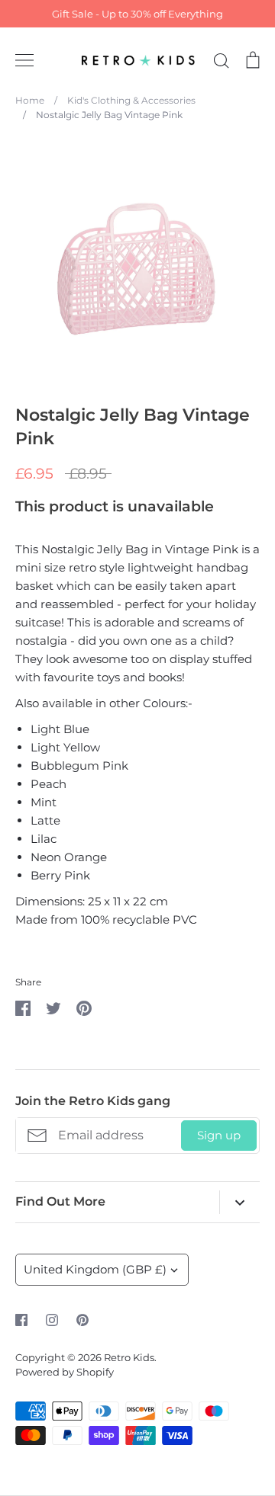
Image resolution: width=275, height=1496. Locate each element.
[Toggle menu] (24, 60)
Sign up (219, 1135)
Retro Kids (129, 1357)
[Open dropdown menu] (239, 1202)
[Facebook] (21, 1320)
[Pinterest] (82, 1320)
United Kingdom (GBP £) (95, 1269)
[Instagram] (52, 1320)
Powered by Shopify (64, 1372)
